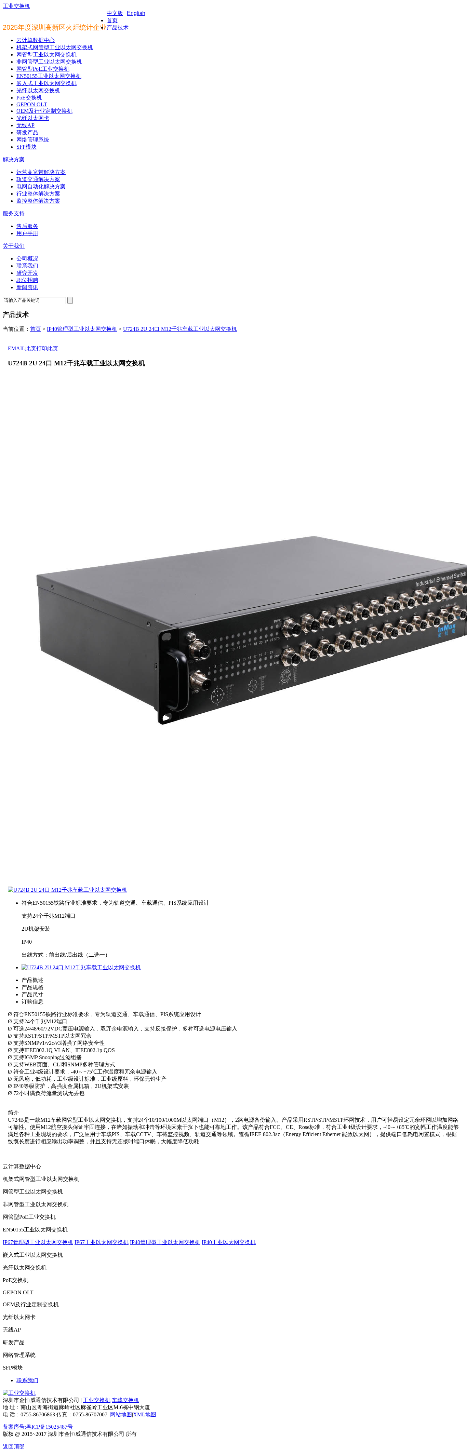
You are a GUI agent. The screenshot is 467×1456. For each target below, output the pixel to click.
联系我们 (27, 266)
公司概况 (27, 258)
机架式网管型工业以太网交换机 (54, 47)
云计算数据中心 (35, 40)
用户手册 (27, 233)
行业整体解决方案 (38, 194)
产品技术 (118, 27)
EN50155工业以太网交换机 (48, 76)
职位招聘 (27, 280)
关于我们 (14, 246)
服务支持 (14, 213)
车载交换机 (125, 1400)
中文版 (115, 13)
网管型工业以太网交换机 (46, 54)
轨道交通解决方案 (38, 179)
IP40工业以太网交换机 (229, 1242)
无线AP (25, 125)
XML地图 (144, 1414)
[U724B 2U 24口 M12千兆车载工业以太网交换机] (67, 890)
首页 (112, 20)
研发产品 (27, 132)
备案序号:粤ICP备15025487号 (38, 1427)
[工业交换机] (19, 1393)
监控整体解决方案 (38, 201)
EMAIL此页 (22, 348)
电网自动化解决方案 (41, 186)
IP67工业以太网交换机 (102, 1242)
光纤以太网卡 (32, 118)
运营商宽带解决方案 (41, 172)
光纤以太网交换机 (38, 90)
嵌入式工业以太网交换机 (46, 83)
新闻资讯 (27, 287)
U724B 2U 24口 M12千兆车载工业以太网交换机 (180, 329)
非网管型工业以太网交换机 (49, 62)
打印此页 (47, 348)
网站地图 (121, 1414)
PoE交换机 (29, 97)
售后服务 (27, 226)
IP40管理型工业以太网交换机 (82, 329)
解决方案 (14, 159)
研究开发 (27, 273)
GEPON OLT (31, 104)
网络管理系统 (32, 140)
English (136, 13)
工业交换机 (16, 6)
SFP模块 (26, 147)
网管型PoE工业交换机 (42, 69)
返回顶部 (14, 1447)
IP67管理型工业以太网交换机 (38, 1242)
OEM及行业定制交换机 (44, 111)
